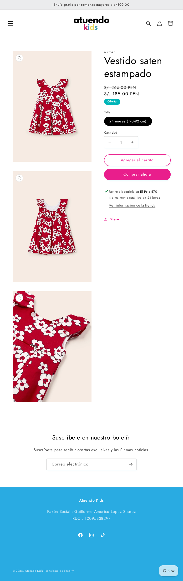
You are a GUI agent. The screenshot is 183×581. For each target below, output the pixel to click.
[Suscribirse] (130, 464)
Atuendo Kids (34, 571)
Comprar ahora (137, 174)
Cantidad (110, 132)
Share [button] (114, 219)
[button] (10, 23)
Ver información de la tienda (132, 205)
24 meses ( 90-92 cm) (128, 121)
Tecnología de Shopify (59, 571)
